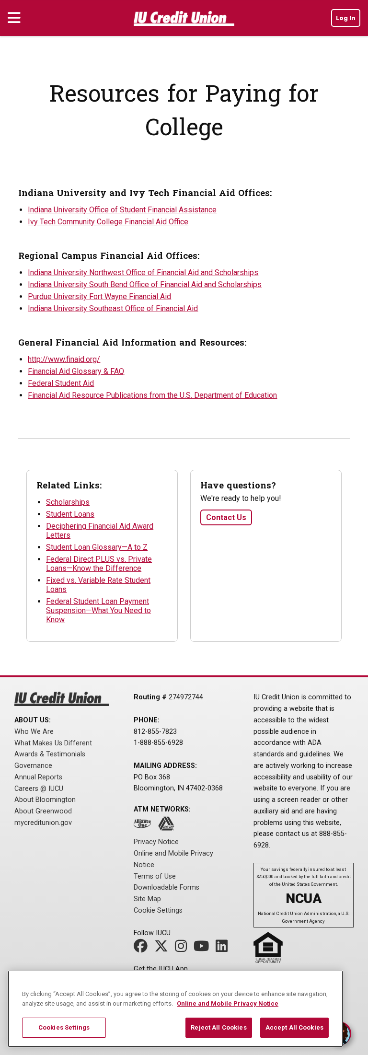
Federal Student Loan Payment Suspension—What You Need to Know (98, 610)
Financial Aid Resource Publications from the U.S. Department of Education (152, 395)
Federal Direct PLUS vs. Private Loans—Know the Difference (99, 564)
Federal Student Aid (61, 383)
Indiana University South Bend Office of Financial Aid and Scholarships (145, 284)
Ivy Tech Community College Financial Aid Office (108, 221)
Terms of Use (155, 876)
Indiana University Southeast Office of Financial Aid (113, 308)
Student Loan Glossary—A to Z (97, 547)
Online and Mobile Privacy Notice (227, 1003)
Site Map (147, 899)
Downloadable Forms (166, 887)
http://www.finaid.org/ (64, 359)
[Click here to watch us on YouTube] (204, 949)
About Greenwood (43, 811)
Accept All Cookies (294, 1027)
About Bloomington (45, 800)
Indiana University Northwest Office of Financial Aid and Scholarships (143, 272)
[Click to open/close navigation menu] (14, 18)
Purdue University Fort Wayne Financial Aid (99, 296)
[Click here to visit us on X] (163, 949)
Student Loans (70, 514)
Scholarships (68, 502)
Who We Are (34, 732)
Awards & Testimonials (49, 754)
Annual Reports (38, 777)
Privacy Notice (156, 842)
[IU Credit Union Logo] (184, 20)
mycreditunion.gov (43, 823)
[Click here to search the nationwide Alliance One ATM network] (145, 827)
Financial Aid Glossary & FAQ (76, 371)
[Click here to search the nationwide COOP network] (169, 827)
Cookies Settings (64, 1027)
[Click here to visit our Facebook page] (143, 949)
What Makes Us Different (53, 743)
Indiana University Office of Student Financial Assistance (122, 209)
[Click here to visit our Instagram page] (183, 949)
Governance (33, 766)
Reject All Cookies (218, 1027)
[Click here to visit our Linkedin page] (224, 949)
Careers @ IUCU (38, 789)
